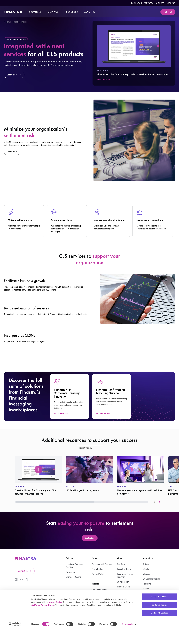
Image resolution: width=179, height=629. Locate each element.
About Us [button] (89, 12)
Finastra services (20, 22)
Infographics (148, 574)
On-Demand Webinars (152, 579)
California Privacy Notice (42, 605)
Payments (70, 572)
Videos (146, 589)
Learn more (12, 75)
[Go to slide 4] (134, 502)
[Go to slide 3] (107, 502)
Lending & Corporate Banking (75, 565)
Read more (102, 79)
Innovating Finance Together (125, 575)
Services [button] (53, 12)
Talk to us (167, 12)
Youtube (21, 579)
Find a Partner (97, 569)
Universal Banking (73, 577)
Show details (127, 624)
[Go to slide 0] (29, 502)
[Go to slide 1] (55, 502)
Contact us (89, 538)
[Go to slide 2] (81, 502)
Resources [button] (71, 12)
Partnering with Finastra (102, 564)
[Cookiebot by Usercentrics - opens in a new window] (15, 624)
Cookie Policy (55, 602)
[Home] (13, 12)
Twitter (27, 579)
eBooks (146, 569)
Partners (149, 3)
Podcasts (147, 584)
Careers (170, 3)
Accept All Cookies (159, 597)
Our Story (121, 564)
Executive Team (124, 569)
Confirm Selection (159, 605)
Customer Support (99, 590)
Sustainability (123, 582)
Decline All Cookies (159, 613)
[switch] (69, 624)
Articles (146, 564)
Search (138, 3)
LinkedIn (16, 579)
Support (160, 3)
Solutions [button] (35, 12)
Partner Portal (97, 574)
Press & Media (123, 587)
